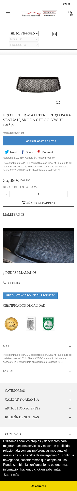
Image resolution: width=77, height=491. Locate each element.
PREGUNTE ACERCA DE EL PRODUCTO (30, 295)
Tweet (13, 152)
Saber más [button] (11, 474)
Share (29, 152)
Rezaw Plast (17, 133)
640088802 (14, 283)
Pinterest (47, 152)
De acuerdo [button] (38, 485)
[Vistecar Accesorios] (39, 13)
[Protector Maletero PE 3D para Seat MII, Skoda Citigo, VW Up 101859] (58, 103)
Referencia (9, 157)
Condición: (31, 157)
